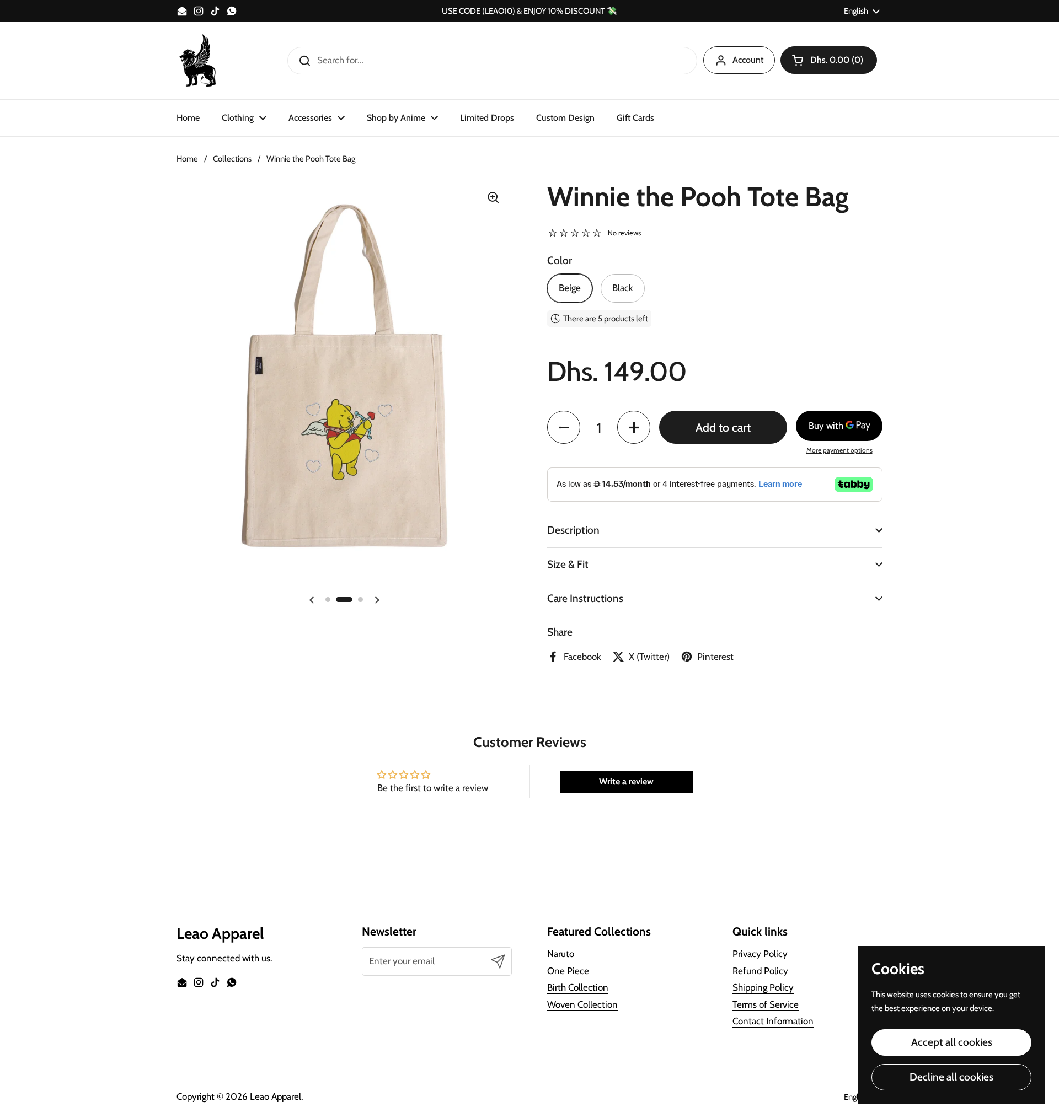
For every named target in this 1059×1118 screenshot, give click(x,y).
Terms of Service (765, 1004)
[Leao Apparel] (198, 60)
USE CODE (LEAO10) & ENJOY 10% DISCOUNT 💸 (529, 11)
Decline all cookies (951, 1077)
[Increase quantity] (633, 427)
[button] (828, 60)
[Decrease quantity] (563, 427)
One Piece (568, 970)
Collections (232, 159)
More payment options (839, 450)
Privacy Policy (760, 953)
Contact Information (773, 1020)
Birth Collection (577, 987)
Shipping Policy (763, 987)
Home (187, 159)
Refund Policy (760, 970)
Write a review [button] (626, 781)
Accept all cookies (951, 1042)
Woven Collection (582, 1004)
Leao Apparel (275, 1096)
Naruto (560, 953)
